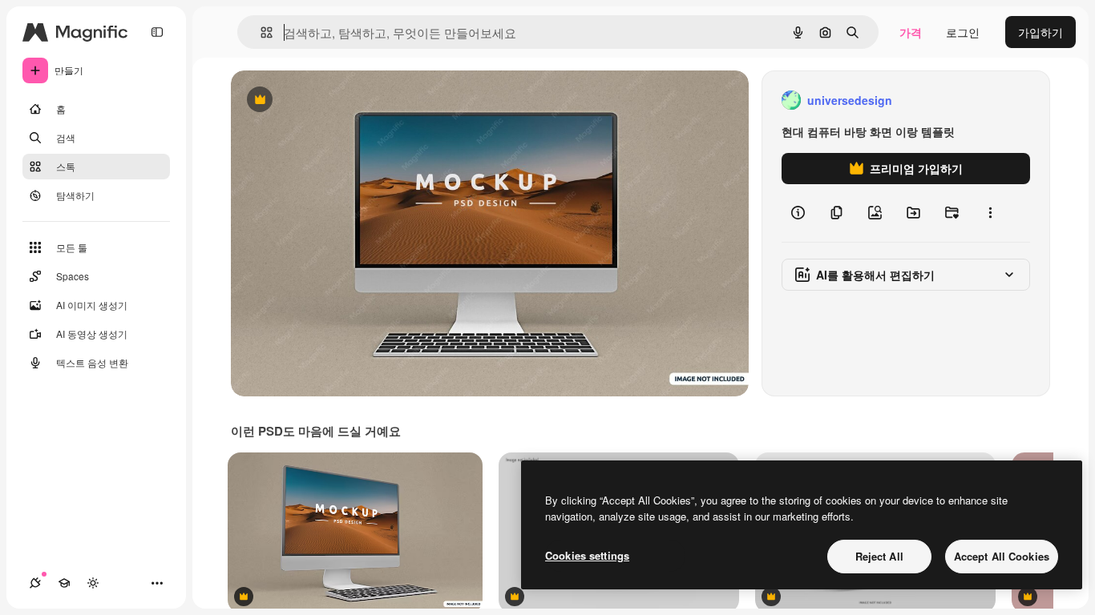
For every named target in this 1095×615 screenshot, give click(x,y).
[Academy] (64, 583)
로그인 (963, 32)
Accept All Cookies (1001, 556)
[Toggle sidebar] (157, 32)
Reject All (879, 556)
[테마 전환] (93, 583)
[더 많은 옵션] (990, 213)
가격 (910, 32)
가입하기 (1040, 32)
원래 (323, 100)
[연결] (35, 583)
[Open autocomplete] (260, 32)
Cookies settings (587, 555)
